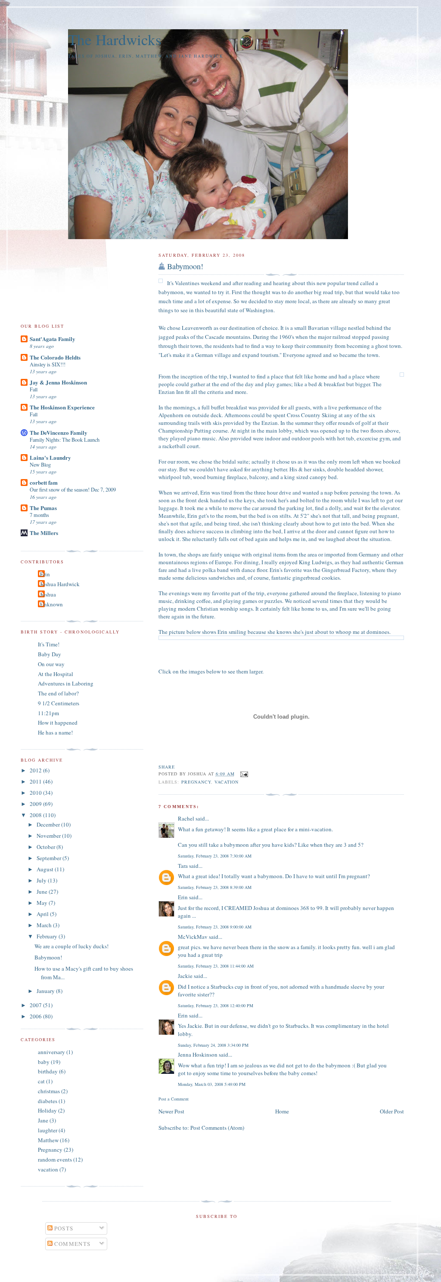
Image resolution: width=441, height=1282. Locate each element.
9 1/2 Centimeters (58, 703)
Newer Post (171, 1111)
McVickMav (193, 937)
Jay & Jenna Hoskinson (58, 382)
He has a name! (55, 732)
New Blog (40, 464)
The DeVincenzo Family (58, 432)
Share (166, 767)
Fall (33, 389)
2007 (36, 1005)
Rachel (186, 818)
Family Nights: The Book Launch (64, 439)
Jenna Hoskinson (197, 1054)
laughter (47, 1130)
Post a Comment (173, 1099)
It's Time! (48, 644)
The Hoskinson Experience (62, 407)
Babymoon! (185, 266)
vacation (226, 782)
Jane (43, 1120)
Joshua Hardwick (60, 584)
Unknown (51, 604)
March (45, 925)
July (42, 880)
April (43, 914)
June (43, 891)
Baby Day (49, 654)
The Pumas (43, 508)
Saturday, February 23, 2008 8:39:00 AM (215, 887)
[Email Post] (243, 774)
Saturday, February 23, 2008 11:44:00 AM (216, 966)
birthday (48, 1071)
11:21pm (48, 713)
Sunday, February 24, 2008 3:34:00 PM (213, 1045)
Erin (183, 897)
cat (41, 1081)
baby (44, 1062)
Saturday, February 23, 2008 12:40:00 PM (215, 1005)
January (46, 991)
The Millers (44, 533)
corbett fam (44, 482)
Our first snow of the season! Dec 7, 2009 (73, 489)
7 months (39, 514)
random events (55, 1159)
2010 (36, 792)
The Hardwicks (114, 39)
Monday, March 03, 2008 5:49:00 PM (211, 1084)
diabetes (47, 1101)
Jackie (185, 976)
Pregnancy (196, 782)
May (43, 903)
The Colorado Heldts (55, 357)
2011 (36, 781)
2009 (36, 804)
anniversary (51, 1052)
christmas (49, 1091)
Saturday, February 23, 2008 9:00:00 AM (215, 927)
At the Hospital (55, 674)
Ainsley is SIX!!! (47, 364)
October (46, 847)
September (49, 858)
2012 (36, 770)
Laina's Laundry (50, 457)
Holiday (47, 1110)
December (49, 824)
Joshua (48, 594)
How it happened (58, 722)
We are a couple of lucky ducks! (71, 946)
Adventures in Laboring (65, 683)
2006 (36, 1016)
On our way (51, 664)
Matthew (48, 1140)
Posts (63, 1228)
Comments (72, 1244)
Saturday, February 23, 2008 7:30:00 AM (215, 856)
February (48, 936)
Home (282, 1111)
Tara (183, 866)
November (49, 835)
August (46, 869)
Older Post (392, 1111)
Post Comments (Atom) (217, 1127)
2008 (36, 815)
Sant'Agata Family (52, 339)
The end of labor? (58, 693)
